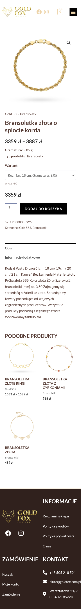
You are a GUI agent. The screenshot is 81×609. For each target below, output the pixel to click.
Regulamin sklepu (56, 516)
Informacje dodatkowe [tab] (22, 257)
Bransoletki (28, 114)
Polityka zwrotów (56, 526)
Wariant (11, 165)
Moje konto (10, 584)
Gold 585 (12, 114)
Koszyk (7, 574)
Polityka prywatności (58, 536)
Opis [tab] (8, 248)
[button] (73, 12)
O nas (47, 546)
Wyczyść (11, 183)
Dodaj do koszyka (43, 209)
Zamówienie (11, 594)
